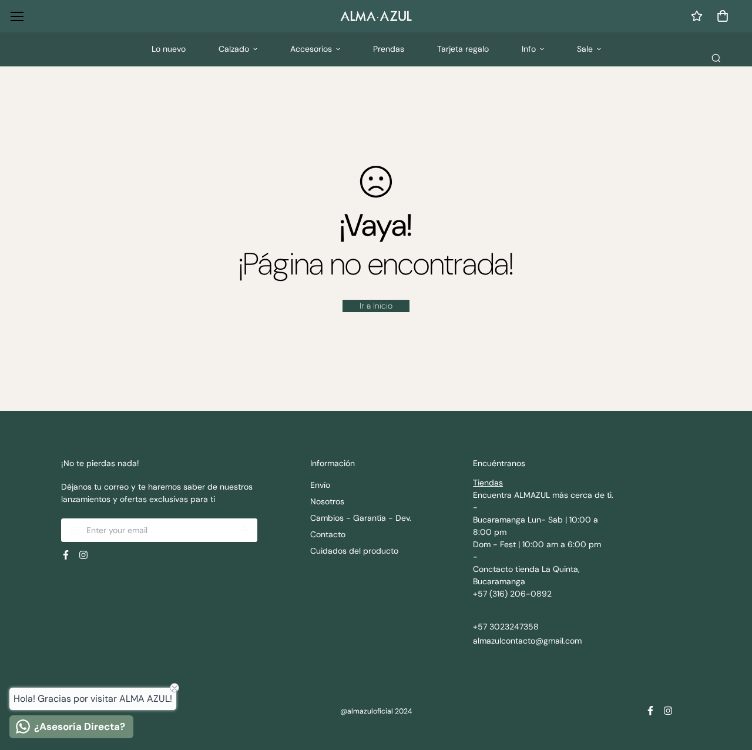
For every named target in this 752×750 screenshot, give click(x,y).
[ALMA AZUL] (376, 15)
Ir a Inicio (376, 305)
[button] (720, 16)
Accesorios (311, 48)
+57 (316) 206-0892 (512, 593)
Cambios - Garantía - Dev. (360, 518)
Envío (320, 485)
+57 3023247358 (506, 626)
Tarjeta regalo (463, 48)
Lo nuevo (169, 48)
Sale (585, 48)
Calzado (234, 48)
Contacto (327, 534)
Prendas (388, 48)
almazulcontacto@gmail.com (527, 640)
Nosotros (327, 501)
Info (529, 48)
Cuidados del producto (354, 550)
